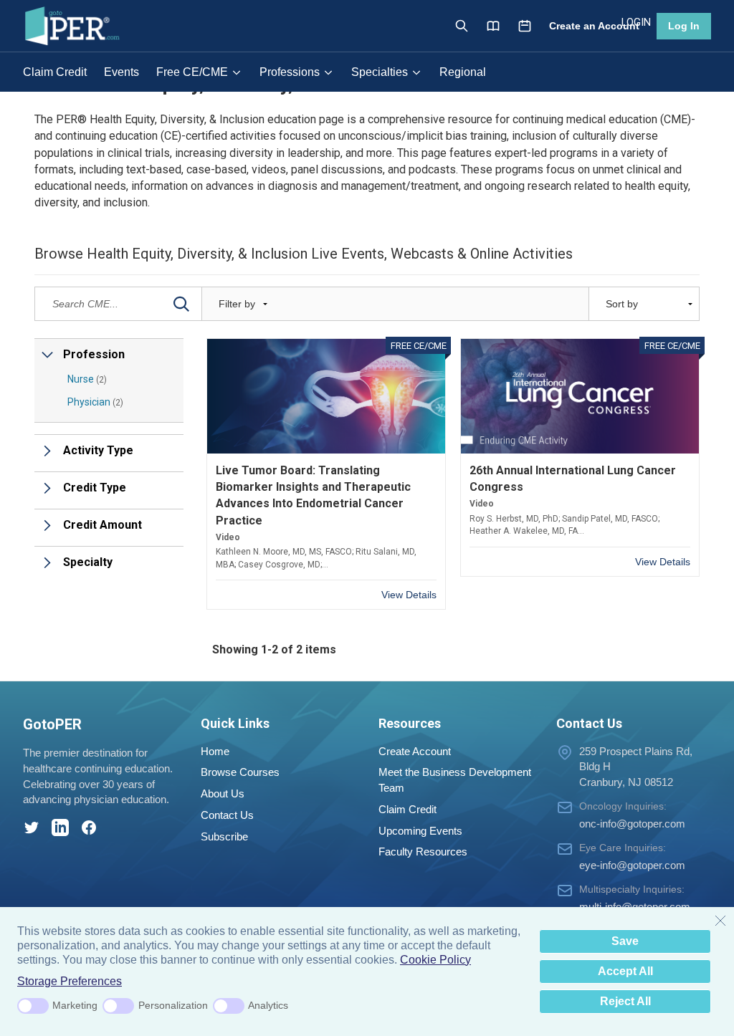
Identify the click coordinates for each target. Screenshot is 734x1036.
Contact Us (227, 815)
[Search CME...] (181, 303)
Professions (289, 72)
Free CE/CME (192, 72)
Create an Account (594, 26)
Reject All (625, 1001)
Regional (462, 72)
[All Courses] (493, 26)
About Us (222, 793)
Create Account (414, 751)
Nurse (87, 379)
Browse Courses (240, 772)
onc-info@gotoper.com (632, 823)
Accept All (625, 971)
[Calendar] (525, 26)
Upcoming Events (420, 831)
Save (625, 941)
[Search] (461, 26)
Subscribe (224, 836)
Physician (95, 402)
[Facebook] (88, 827)
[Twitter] (31, 827)
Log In (684, 26)
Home (215, 751)
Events (121, 72)
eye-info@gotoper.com (632, 865)
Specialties (379, 72)
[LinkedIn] (60, 827)
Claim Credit (55, 72)
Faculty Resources (422, 851)
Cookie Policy (435, 960)
